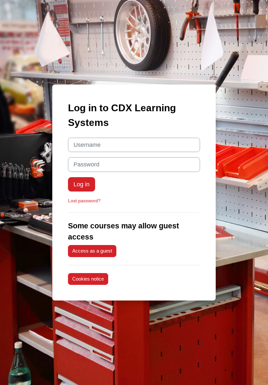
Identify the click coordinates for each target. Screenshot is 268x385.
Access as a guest (92, 251)
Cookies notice (88, 279)
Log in (82, 184)
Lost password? (84, 200)
